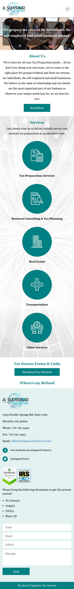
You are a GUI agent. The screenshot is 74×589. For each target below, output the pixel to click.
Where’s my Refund (37, 383)
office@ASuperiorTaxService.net (31, 440)
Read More (37, 107)
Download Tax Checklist (37, 372)
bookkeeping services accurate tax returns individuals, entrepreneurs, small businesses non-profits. (37, 33)
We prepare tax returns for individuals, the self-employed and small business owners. (37, 32)
